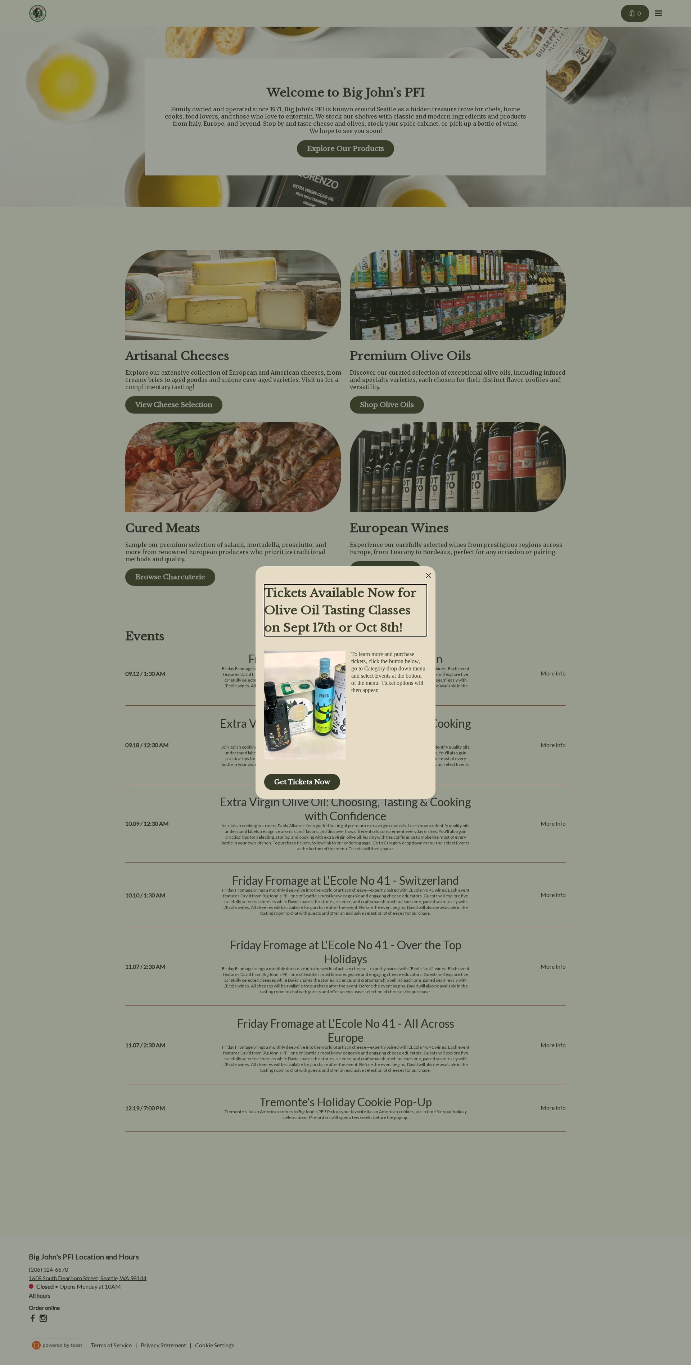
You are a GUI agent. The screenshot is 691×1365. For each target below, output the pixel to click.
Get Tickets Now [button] (302, 782)
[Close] (428, 575)
